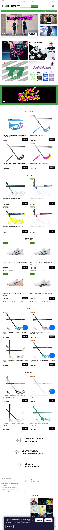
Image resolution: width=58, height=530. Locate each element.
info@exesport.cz (36, 479)
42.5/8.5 (16, 270)
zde (29, 522)
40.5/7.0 (4, 301)
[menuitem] (2, 11)
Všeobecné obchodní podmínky (9, 487)
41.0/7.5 (4, 270)
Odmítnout (39, 520)
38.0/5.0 (31, 301)
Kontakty (23, 1)
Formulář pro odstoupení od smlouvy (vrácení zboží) (14, 481)
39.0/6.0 (42, 301)
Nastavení (9, 526)
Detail (24, 139)
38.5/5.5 (37, 301)
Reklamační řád (5, 485)
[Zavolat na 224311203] (4, 1)
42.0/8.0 (10, 270)
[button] (3, 25)
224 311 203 (35, 481)
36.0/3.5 (31, 270)
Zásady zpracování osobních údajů (10, 483)
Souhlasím (48, 520)
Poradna (31, 1)
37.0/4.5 (42, 270)
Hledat (34, 6)
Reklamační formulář (6, 478)
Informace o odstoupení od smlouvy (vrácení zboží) (13, 492)
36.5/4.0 (37, 270)
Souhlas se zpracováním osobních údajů (11, 489)
